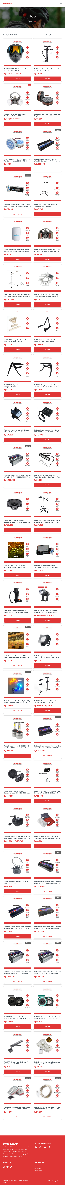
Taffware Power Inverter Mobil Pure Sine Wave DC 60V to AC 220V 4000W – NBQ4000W (47, 928)
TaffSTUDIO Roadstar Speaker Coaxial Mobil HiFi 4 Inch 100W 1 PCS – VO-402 (47, 1018)
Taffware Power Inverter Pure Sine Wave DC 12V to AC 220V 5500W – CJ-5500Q (46, 161)
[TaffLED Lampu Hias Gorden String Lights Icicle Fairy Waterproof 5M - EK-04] (17, 639)
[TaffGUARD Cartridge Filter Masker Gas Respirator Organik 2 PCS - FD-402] (17, 143)
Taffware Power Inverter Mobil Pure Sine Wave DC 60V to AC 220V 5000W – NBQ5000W (17, 973)
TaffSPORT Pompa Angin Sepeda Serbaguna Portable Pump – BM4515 (16, 611)
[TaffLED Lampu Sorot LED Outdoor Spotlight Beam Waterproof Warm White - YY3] (47, 594)
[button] (47, 169)
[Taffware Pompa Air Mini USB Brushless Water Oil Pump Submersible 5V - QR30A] (17, 413)
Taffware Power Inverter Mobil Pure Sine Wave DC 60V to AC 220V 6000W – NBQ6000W (47, 973)
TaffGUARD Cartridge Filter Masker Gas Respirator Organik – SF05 (47, 115)
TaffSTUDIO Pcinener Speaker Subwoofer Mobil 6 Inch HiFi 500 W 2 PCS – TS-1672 (16, 793)
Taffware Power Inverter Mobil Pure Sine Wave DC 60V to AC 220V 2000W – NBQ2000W (47, 883)
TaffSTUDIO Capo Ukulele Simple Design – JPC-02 (15, 386)
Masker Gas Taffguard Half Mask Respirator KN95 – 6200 (15, 115)
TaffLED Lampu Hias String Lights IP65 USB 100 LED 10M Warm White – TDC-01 (47, 1109)
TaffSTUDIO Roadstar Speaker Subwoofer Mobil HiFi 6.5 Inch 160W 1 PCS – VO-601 (17, 1018)
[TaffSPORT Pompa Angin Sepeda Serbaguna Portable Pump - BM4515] (17, 594)
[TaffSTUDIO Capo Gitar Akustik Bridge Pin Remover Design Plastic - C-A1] (47, 368)
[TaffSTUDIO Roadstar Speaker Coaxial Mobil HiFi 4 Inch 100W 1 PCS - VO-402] (47, 1000)
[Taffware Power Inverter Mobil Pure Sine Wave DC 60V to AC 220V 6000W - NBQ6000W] (47, 955)
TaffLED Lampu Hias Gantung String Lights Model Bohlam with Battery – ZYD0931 (46, 296)
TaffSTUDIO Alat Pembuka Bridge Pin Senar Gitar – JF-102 (16, 1063)
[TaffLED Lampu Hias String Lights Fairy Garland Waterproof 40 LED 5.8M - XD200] (17, 684)
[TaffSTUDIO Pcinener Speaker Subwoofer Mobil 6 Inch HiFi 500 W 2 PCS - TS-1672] (17, 775)
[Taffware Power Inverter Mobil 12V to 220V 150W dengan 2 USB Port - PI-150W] (47, 413)
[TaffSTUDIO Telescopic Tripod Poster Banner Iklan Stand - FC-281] (47, 684)
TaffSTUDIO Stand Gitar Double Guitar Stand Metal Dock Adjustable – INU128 (47, 521)
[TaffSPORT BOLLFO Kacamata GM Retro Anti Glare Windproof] (17, 52)
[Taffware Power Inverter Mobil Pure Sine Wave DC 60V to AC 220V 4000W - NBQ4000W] (47, 910)
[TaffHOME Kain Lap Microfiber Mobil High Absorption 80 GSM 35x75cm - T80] (47, 820)
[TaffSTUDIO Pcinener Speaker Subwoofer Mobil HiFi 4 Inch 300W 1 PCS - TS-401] (17, 504)
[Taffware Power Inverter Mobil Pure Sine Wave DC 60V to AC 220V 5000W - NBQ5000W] (17, 955)
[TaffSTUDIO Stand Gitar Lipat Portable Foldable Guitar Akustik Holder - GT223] (47, 323)
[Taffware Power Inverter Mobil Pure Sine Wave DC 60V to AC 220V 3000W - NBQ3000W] (47, 729)
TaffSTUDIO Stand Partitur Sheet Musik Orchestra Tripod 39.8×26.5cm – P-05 (47, 792)
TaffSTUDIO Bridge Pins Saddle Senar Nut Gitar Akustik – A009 (16, 340)
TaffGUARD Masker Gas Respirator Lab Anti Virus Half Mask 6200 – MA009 (47, 250)
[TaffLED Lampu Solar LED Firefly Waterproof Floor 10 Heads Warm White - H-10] (17, 549)
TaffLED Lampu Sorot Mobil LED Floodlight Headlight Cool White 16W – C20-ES (47, 477)
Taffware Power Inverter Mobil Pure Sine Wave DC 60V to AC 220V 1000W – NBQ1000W (17, 928)
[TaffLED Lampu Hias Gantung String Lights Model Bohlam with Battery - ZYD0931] (47, 278)
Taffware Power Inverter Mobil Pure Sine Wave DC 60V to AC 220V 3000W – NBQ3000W (47, 747)
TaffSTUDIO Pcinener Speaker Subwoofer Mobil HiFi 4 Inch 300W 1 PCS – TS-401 (16, 522)
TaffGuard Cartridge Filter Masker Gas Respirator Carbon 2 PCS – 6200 (17, 1108)
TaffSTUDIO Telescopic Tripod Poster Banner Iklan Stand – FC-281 (46, 702)
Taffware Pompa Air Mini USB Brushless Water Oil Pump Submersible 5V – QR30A (17, 432)
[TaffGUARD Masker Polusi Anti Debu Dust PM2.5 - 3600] (17, 865)
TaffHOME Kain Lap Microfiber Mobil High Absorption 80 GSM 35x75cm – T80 (46, 838)
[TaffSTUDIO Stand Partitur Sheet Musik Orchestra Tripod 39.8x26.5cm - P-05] (47, 775)
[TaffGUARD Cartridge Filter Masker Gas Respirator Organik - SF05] (47, 97)
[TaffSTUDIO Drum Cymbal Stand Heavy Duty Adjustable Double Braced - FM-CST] (17, 278)
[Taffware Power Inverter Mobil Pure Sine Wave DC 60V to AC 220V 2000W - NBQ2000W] (47, 865)
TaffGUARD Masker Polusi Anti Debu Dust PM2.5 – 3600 (16, 882)
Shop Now (17, 78)
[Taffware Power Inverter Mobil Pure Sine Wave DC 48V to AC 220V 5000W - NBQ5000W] (17, 459)
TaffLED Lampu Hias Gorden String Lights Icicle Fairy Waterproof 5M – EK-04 (17, 657)
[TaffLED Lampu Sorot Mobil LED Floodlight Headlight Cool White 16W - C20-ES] (47, 459)
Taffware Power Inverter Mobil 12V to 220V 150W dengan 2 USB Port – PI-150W (46, 432)
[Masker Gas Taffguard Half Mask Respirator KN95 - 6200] (17, 97)
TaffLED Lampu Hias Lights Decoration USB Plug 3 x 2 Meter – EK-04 (47, 1063)
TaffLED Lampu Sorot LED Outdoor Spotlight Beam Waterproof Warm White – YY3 (45, 612)
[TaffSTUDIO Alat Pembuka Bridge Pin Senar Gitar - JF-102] (17, 1045)
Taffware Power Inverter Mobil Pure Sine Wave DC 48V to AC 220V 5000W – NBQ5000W (17, 477)
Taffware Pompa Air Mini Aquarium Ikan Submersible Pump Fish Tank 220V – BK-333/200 (17, 838)
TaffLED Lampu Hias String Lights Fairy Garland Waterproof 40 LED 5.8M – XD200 (17, 702)
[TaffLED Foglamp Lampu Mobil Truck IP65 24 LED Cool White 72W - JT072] (47, 639)
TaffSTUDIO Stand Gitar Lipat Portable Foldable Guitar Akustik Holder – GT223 (47, 341)
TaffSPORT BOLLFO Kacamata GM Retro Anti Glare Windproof (15, 70)
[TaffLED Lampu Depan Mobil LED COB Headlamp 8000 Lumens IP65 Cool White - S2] (17, 729)
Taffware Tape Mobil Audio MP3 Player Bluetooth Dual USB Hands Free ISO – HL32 (17, 206)
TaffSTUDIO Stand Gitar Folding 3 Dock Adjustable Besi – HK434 (47, 205)
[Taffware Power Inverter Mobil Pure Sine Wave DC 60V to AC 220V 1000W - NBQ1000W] (17, 910)
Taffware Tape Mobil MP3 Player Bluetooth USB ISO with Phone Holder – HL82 (46, 567)
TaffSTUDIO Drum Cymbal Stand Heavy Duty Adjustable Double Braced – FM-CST (17, 296)
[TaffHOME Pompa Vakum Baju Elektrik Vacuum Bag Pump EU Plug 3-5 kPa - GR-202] (17, 233)
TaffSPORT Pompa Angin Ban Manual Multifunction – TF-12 (46, 70)
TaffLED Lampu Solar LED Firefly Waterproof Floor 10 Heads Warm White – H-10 (15, 567)
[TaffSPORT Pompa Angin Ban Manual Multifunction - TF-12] (47, 52)
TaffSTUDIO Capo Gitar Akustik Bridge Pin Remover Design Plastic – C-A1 (47, 386)
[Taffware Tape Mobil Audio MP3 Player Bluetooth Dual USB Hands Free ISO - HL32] (17, 188)
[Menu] (61, 3)
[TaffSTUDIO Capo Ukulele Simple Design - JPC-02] (17, 368)
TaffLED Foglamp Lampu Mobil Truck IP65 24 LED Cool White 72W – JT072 (47, 656)
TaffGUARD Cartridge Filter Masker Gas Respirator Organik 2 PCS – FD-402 (17, 160)
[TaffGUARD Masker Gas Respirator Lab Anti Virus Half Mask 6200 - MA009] (47, 233)
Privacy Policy (38, 1170)
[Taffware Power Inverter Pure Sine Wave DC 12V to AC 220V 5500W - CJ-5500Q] (47, 143)
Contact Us (37, 1168)
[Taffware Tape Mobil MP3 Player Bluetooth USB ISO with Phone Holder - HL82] (47, 549)
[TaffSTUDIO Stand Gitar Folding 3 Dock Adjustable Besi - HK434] (47, 188)
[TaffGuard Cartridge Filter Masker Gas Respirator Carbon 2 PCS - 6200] (17, 1090)
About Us (37, 1166)
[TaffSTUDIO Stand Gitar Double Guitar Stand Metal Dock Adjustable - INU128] (47, 504)
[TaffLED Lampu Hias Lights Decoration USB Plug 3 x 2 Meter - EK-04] (47, 1045)
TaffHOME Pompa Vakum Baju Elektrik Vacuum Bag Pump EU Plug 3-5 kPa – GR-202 (16, 251)
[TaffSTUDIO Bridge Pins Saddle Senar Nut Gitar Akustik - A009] (17, 323)
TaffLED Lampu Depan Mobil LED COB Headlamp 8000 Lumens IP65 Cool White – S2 (16, 747)
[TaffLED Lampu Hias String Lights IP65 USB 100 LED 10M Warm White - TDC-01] (47, 1090)
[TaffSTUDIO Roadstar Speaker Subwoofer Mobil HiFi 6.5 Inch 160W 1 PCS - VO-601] (17, 1000)
